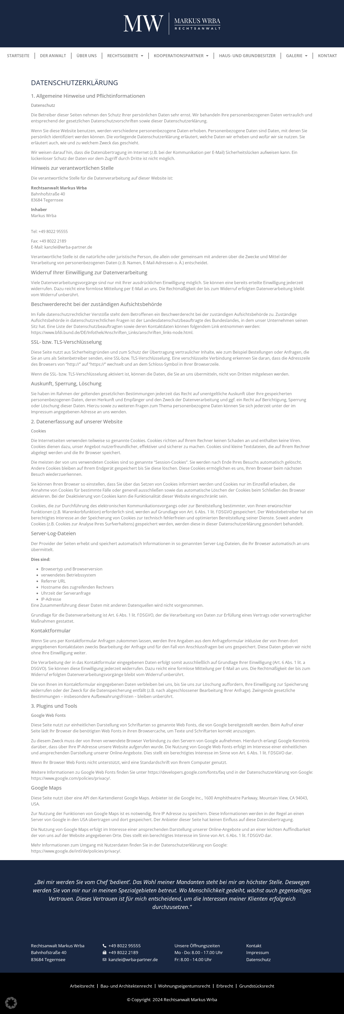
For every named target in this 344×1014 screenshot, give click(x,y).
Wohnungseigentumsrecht (184, 986)
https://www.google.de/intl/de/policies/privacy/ (75, 851)
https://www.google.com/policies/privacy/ (70, 778)
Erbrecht (224, 986)
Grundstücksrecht (256, 986)
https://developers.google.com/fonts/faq (186, 772)
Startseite (18, 55)
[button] (11, 1003)
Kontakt (327, 55)
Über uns (87, 55)
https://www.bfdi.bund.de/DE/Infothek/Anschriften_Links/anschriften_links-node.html (111, 332)
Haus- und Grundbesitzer (247, 55)
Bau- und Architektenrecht (126, 986)
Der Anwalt (53, 55)
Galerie (294, 55)
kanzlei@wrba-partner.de (68, 247)
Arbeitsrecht (82, 986)
